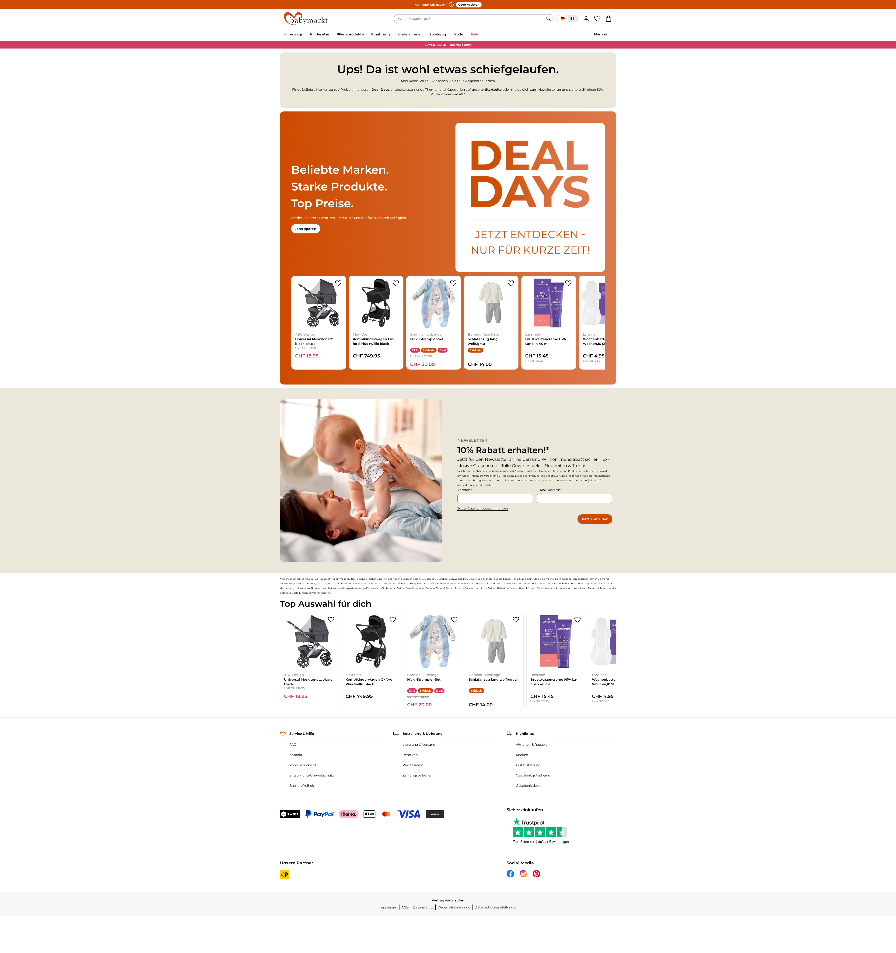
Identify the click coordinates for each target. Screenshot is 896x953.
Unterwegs (293, 34)
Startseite (493, 89)
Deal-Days (380, 89)
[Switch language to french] (567, 18)
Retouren (410, 755)
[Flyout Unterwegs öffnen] (304, 35)
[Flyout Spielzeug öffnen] (448, 35)
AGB (405, 907)
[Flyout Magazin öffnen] (610, 35)
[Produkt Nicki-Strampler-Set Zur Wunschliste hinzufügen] (453, 283)
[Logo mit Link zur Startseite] (306, 18)
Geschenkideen (528, 785)
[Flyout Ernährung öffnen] (392, 35)
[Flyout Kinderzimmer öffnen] (424, 35)
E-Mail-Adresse (549, 490)
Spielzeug (437, 34)
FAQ (293, 744)
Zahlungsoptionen (417, 775)
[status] (470, 18)
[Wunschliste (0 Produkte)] (597, 18)
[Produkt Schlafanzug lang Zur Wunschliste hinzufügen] (510, 283)
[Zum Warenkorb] (608, 18)
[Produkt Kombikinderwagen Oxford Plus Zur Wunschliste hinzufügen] (395, 283)
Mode (458, 34)
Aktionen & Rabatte (531, 744)
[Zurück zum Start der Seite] (881, 919)
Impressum (388, 907)
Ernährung (380, 34)
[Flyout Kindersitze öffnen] (331, 35)
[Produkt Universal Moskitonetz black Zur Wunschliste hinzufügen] (338, 283)
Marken (522, 755)
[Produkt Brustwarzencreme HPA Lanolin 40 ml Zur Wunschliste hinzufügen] (568, 283)
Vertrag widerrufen (448, 900)
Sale (474, 34)
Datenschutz (423, 907)
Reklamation (412, 765)
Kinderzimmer (409, 34)
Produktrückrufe (302, 765)
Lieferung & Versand (418, 744)
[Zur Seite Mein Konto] (586, 18)
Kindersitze (319, 34)
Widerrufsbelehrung (454, 907)
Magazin (601, 34)
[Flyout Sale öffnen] (480, 35)
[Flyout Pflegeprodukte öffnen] (366, 35)
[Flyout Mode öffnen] (465, 35)
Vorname (464, 490)
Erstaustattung (528, 765)
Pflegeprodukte (350, 34)
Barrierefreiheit (301, 785)
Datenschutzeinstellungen (496, 907)
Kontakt (295, 755)
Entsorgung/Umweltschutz (311, 775)
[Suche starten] (548, 18)
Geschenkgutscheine (533, 775)
